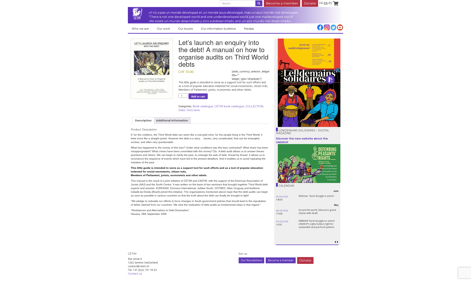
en (326, 3)
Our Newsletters (251, 260)
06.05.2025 (282, 221)
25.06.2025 (282, 196)
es (330, 3)
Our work (163, 28)
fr (321, 3)
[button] (337, 242)
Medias (249, 28)
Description (143, 120)
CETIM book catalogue (229, 106)
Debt (181, 110)
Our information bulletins (218, 28)
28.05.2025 (282, 210)
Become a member (282, 3)
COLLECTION (254, 106)
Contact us (135, 273)
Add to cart (198, 96)
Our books (185, 28)
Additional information (172, 120)
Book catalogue (203, 106)
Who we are (140, 28)
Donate (310, 3)
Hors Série (193, 110)
